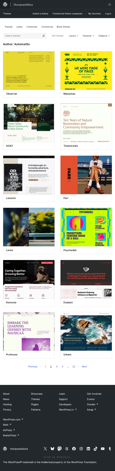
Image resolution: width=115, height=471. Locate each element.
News (6, 399)
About (6, 393)
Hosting (7, 404)
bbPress (9, 430)
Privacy (7, 409)
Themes (7, 13)
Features (87, 35)
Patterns (35, 409)
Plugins (35, 404)
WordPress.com (13, 419)
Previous (32, 366)
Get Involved (94, 393)
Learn (62, 393)
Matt (7, 424)
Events (91, 399)
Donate (92, 404)
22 (73, 366)
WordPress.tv (68, 409)
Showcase (37, 393)
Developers (65, 404)
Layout (72, 35)
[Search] (44, 36)
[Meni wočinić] (110, 4)
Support (63, 399)
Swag (91, 409)
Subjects (103, 35)
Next (84, 366)
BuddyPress (11, 435)
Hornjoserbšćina (19, 448)
